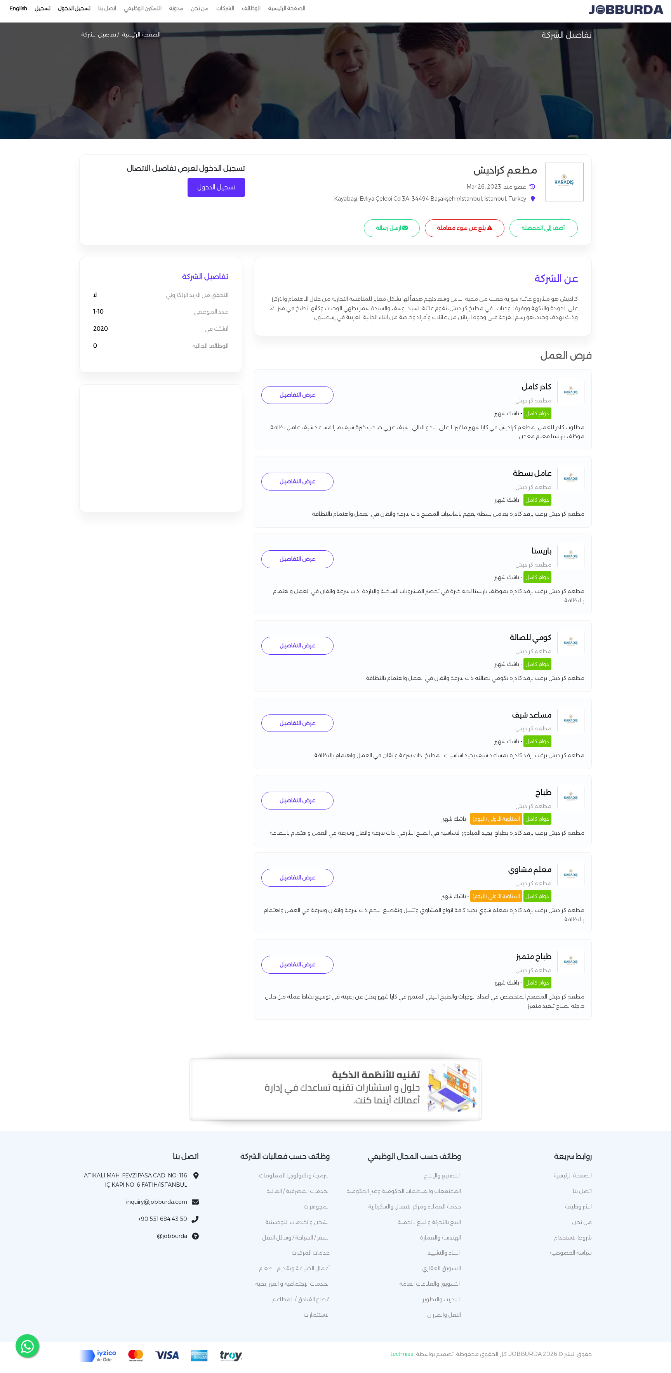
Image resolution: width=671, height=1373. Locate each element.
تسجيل (42, 8)
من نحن (200, 8)
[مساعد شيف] (570, 731)
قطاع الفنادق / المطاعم (301, 1299)
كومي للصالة (530, 637)
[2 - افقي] (335, 1110)
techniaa (402, 1353)
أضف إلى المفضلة (544, 227)
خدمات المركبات (311, 1252)
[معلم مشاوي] (570, 886)
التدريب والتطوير (441, 1299)
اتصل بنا (107, 8)
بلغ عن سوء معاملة (462, 227)
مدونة (176, 8)
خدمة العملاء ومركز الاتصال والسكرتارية (414, 1206)
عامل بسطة (532, 473)
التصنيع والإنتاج (442, 1175)
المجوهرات (317, 1206)
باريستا (541, 551)
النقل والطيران (444, 1314)
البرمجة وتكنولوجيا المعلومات (294, 1175)
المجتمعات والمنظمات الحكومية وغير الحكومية (403, 1191)
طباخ (543, 792)
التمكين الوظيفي (143, 8)
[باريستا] (570, 567)
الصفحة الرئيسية (286, 8)
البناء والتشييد (444, 1252)
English (18, 8)
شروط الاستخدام (573, 1237)
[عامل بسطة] (570, 490)
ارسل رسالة (389, 227)
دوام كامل (537, 413)
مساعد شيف (531, 715)
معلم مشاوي (529, 869)
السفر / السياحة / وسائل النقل (296, 1237)
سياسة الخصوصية (570, 1252)
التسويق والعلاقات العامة (430, 1283)
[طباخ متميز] (570, 973)
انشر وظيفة (578, 1206)
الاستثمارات (317, 1314)
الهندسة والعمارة (440, 1237)
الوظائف (251, 8)
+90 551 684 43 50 (162, 1218)
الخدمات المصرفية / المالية (298, 1191)
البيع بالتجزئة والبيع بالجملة (429, 1222)
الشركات (225, 8)
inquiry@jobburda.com (156, 1201)
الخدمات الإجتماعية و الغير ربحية (292, 1283)
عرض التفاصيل (297, 394)
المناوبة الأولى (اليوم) (496, 819)
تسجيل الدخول (74, 8)
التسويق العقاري (441, 1268)
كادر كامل (536, 387)
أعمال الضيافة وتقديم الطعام (294, 1268)
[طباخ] (570, 809)
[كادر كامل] (570, 403)
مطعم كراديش (533, 400)
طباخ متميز (533, 956)
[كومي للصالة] (570, 654)
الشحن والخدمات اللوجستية (297, 1222)
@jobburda (172, 1236)
